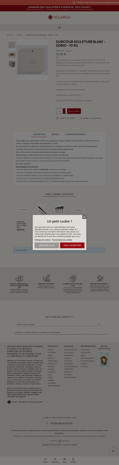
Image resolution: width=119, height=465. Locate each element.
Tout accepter (72, 245)
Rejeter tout (47, 245)
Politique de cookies (43, 239)
